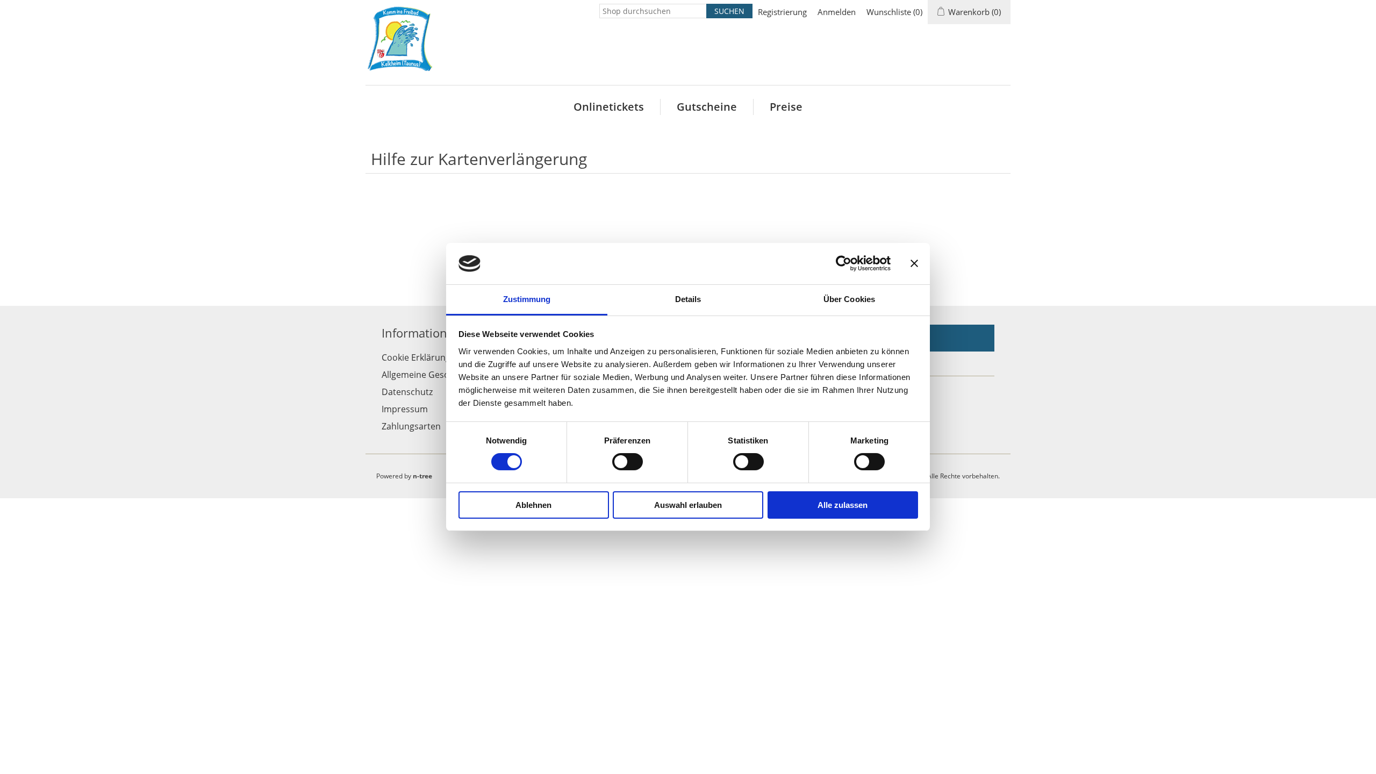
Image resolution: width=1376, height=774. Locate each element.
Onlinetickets (609, 106)
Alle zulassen (843, 505)
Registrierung (782, 11)
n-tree (422, 476)
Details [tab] (688, 299)
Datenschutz (407, 392)
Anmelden (837, 11)
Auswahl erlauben (688, 505)
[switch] (627, 461)
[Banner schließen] (914, 263)
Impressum (405, 409)
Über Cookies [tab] (849, 299)
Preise (786, 106)
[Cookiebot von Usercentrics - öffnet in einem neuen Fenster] (844, 263)
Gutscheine (707, 106)
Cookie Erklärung (416, 357)
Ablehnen (533, 505)
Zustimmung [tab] (527, 299)
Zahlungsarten (411, 426)
